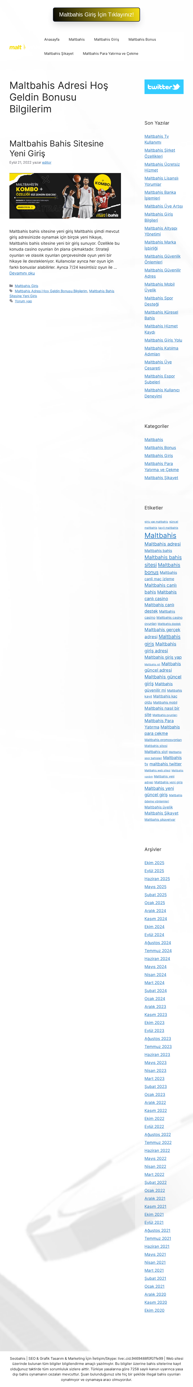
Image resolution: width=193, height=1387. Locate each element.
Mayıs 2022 (155, 1158)
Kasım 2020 (156, 1302)
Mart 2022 (154, 1174)
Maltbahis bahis (158, 550)
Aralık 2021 (155, 1198)
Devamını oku (22, 273)
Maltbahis (77, 39)
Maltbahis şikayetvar (160, 819)
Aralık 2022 (155, 1102)
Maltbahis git (152, 664)
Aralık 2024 (155, 910)
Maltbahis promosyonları (163, 740)
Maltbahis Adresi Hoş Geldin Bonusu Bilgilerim (51, 291)
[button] (96, 15)
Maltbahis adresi (163, 544)
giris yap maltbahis (156, 521)
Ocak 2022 (155, 1190)
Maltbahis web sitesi (157, 770)
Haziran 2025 (157, 878)
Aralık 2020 (155, 1294)
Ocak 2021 (155, 1286)
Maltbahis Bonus (142, 39)
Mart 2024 (155, 982)
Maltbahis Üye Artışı (164, 206)
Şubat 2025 (156, 894)
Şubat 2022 (156, 1182)
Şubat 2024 (156, 990)
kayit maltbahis (168, 527)
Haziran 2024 (157, 958)
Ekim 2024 (155, 926)
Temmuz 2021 (158, 1238)
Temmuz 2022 (158, 1142)
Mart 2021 (154, 1270)
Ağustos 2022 (158, 1134)
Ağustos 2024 (158, 942)
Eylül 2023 (154, 1030)
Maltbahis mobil (165, 702)
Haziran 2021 (157, 1246)
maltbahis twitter (165, 763)
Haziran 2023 (157, 1054)
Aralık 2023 (155, 1006)
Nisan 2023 (155, 1070)
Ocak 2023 (155, 1094)
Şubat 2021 (155, 1278)
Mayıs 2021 (155, 1254)
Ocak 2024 (155, 998)
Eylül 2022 (154, 1126)
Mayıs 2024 (156, 966)
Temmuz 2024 (158, 950)
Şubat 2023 (156, 1086)
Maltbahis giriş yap (163, 657)
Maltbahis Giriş (106, 39)
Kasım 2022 (156, 1110)
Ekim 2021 (154, 1214)
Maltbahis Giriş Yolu (163, 340)
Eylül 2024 (154, 934)
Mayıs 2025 (155, 886)
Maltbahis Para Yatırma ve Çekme (110, 53)
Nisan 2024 (155, 974)
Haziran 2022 (157, 1150)
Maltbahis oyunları (165, 715)
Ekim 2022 (154, 1118)
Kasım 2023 (156, 1014)
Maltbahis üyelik (159, 807)
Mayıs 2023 (156, 1062)
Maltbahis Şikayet (58, 53)
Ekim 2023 (155, 1022)
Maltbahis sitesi (156, 746)
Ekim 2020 (155, 1310)
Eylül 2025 (154, 870)
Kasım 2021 (155, 1206)
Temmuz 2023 (158, 1046)
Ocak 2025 (155, 902)
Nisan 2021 (155, 1262)
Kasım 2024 (156, 918)
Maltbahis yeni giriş (168, 782)
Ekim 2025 (154, 862)
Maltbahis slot (156, 751)
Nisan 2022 (155, 1166)
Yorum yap (23, 301)
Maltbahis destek (169, 624)
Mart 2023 (155, 1078)
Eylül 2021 (154, 1222)
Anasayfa (51, 39)
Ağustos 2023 (158, 1038)
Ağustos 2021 (157, 1230)
